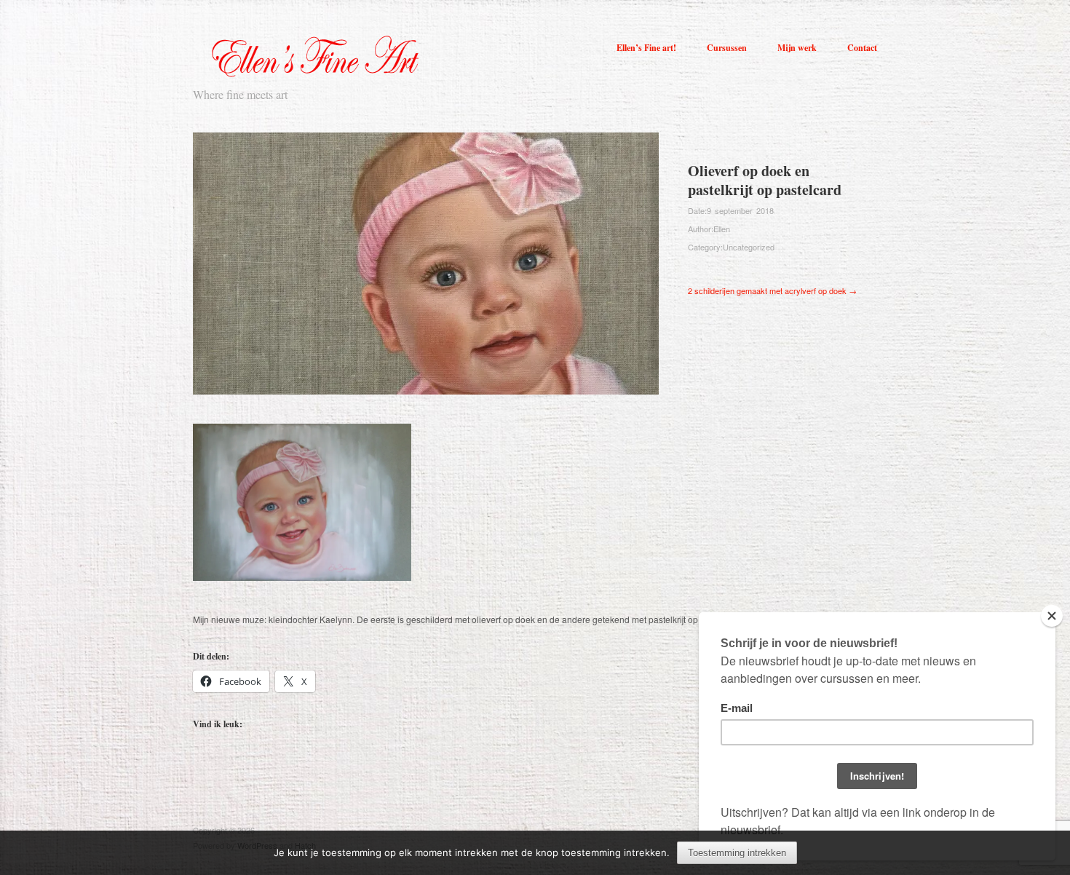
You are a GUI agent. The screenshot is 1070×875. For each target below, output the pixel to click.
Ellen (721, 228)
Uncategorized (748, 247)
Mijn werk (797, 48)
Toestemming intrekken (737, 852)
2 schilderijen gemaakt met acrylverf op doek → (772, 290)
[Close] (1052, 616)
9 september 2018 (740, 210)
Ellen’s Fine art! (646, 48)
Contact (862, 48)
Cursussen (727, 48)
